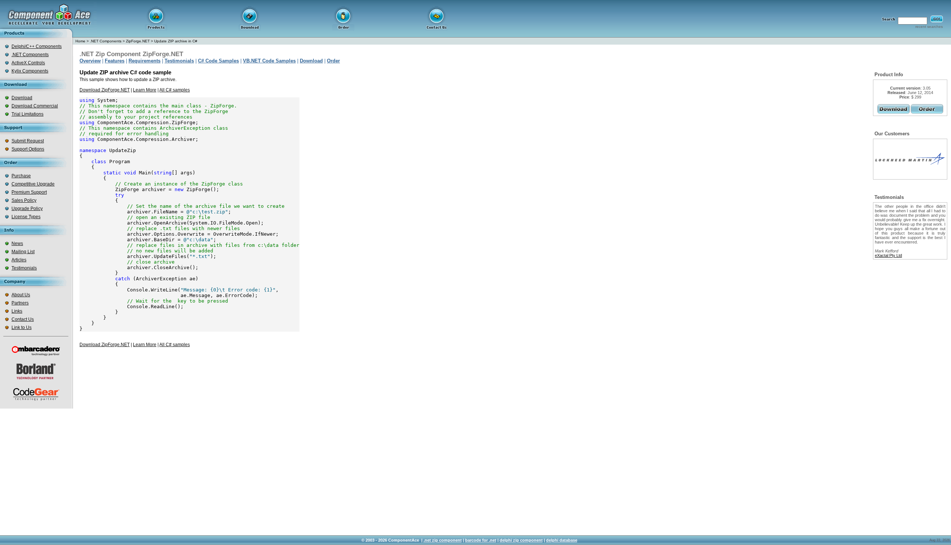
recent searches (929, 27)
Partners (20, 303)
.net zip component (442, 540)
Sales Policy (24, 200)
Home (80, 41)
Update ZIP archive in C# (175, 41)
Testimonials (24, 268)
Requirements (144, 61)
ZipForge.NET (138, 41)
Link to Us (22, 327)
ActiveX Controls (28, 62)
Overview (90, 61)
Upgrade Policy (27, 208)
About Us (21, 294)
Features (114, 61)
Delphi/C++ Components (37, 46)
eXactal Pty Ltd (888, 255)
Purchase (21, 175)
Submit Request (28, 140)
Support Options (28, 149)
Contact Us (23, 319)
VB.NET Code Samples (269, 61)
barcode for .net (480, 540)
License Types (26, 216)
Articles (19, 259)
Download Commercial (35, 106)
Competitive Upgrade (33, 184)
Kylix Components (30, 71)
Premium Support (29, 192)
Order (333, 61)
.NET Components (30, 54)
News (17, 243)
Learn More (144, 90)
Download (22, 97)
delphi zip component (521, 540)
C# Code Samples (218, 61)
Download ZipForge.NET (104, 90)
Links (17, 311)
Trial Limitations (27, 114)
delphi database (561, 540)
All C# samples (174, 90)
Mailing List (23, 251)
